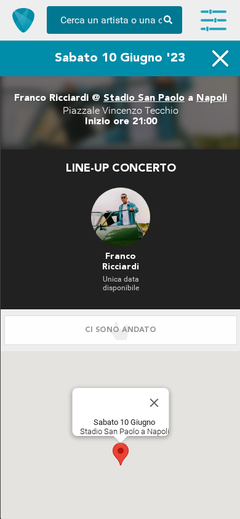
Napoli (211, 98)
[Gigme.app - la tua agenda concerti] (23, 20)
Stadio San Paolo (144, 98)
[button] (121, 454)
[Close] (154, 403)
